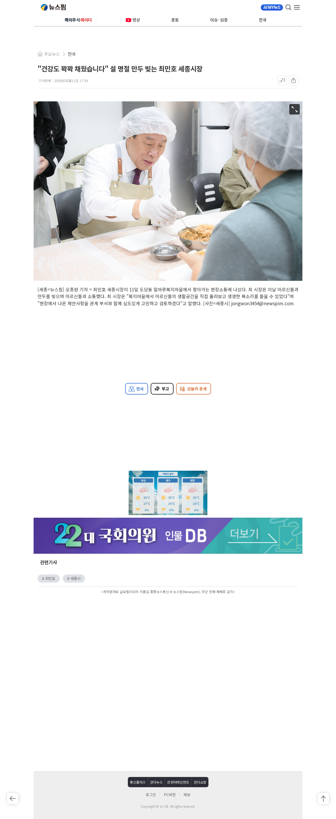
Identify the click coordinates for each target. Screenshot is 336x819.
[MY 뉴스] (272, 7)
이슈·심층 (219, 20)
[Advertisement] (168, 640)
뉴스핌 (53, 7)
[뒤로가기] (13, 798)
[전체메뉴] (298, 7)
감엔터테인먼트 (178, 782)
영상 (136, 20)
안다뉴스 (156, 782)
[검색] (288, 7)
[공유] (293, 80)
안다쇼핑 (200, 782)
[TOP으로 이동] (323, 798)
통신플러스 (138, 782)
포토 (175, 20)
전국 (263, 20)
